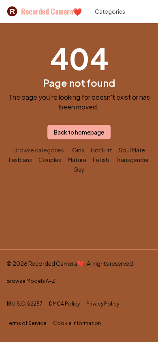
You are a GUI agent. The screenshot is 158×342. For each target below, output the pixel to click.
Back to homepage (79, 132)
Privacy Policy (102, 304)
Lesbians (20, 159)
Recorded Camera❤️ (46, 11)
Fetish (101, 159)
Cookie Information (77, 323)
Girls (78, 150)
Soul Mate (132, 150)
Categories (110, 11)
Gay (79, 169)
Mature (77, 159)
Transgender (132, 159)
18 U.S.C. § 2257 (24, 304)
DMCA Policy (64, 304)
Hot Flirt (101, 150)
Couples (49, 159)
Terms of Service (26, 323)
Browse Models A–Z (30, 281)
